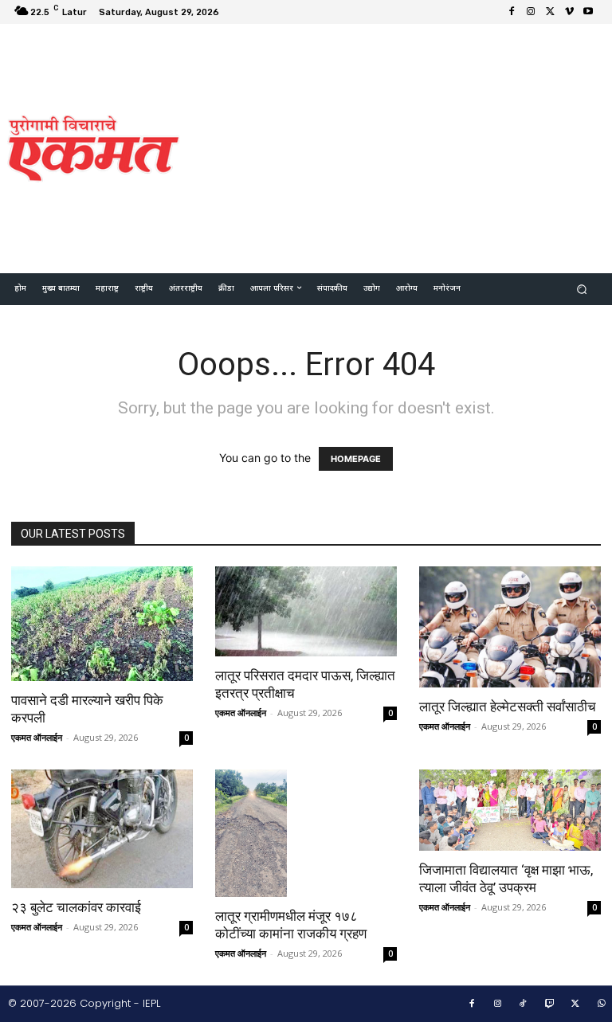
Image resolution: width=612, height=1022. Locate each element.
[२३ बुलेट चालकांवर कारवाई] (102, 829)
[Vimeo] (569, 12)
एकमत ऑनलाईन (36, 737)
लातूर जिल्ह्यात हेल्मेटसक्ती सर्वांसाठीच (509, 707)
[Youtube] (588, 12)
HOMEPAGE (356, 458)
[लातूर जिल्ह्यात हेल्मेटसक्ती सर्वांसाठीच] (510, 626)
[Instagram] (530, 12)
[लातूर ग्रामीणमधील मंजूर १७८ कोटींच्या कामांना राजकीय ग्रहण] (306, 833)
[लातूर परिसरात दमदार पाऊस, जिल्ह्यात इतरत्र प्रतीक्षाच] (306, 611)
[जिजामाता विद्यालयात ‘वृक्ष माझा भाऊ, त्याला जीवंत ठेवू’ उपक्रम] (510, 810)
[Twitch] (550, 1004)
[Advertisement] (402, 146)
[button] (582, 289)
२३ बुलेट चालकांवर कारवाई (76, 907)
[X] (549, 12)
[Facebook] (511, 12)
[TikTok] (523, 1004)
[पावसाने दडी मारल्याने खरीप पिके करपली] (102, 623)
